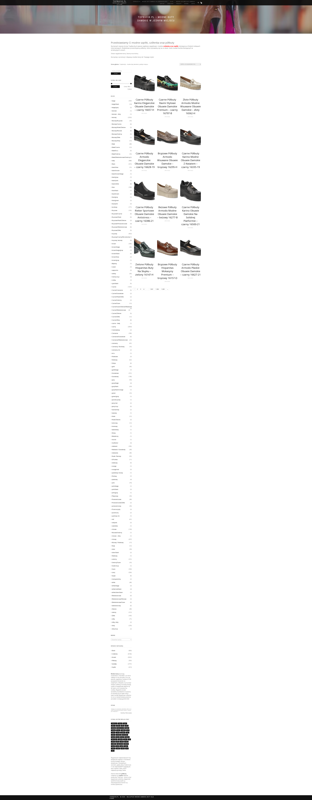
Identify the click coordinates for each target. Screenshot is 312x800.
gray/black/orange (117, 390)
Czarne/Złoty (116, 320)
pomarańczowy (116, 506)
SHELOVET (126, 744)
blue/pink (115, 204)
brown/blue (115, 257)
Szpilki (114, 667)
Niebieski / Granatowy (118, 449)
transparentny (116, 579)
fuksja (114, 363)
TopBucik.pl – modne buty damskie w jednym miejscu (150, 1)
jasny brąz (115, 406)
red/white (115, 526)
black (127, 725)
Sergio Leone (119, 744)
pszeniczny (115, 513)
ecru (113, 353)
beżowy (114, 117)
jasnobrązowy (116, 400)
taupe (113, 576)
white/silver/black (117, 592)
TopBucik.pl (119, 1)
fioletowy (114, 360)
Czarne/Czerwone (117, 290)
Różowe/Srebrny (117, 532)
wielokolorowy (116, 606)
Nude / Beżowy (116, 456)
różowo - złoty (116, 536)
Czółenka (114, 654)
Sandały (114, 664)
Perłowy (114, 476)
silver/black (115, 552)
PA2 (129, 739)
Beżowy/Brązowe (117, 121)
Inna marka (125, 734)
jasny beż (115, 403)
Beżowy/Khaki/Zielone (119, 127)
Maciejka (127, 737)
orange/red (115, 469)
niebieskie (115, 453)
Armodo (120, 723)
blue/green (115, 200)
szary (113, 572)
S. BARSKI (113, 744)
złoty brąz (115, 629)
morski (114, 439)
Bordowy (113, 728)
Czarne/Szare (116, 303)
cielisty (114, 273)
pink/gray (115, 493)
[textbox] (121, 640)
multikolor (115, 443)
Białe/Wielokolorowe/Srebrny (121, 157)
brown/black (116, 253)
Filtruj (115, 86)
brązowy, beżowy (117, 240)
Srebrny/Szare (116, 562)
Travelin (125, 746)
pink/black (115, 489)
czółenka (170, 3)
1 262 (157, 289)
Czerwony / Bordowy (118, 347)
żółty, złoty (115, 622)
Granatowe (115, 373)
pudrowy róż (116, 516)
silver (113, 549)
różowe (114, 529)
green (114, 393)
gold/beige (115, 370)
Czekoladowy (116, 330)
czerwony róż (116, 350)
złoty (113, 625)
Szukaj (116, 73)
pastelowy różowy (117, 473)
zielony (114, 612)
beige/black (115, 104)
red (113, 519)
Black (113, 164)
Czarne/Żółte (116, 317)
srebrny (114, 559)
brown (114, 244)
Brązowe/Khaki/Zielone (119, 220)
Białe (113, 144)
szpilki (162, 3)
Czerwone (115, 333)
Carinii (118, 730)
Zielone (114, 609)
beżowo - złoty (116, 114)
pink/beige (115, 486)
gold (113, 366)
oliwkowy (114, 463)
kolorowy (115, 423)
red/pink (114, 523)
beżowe (114, 111)
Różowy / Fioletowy (118, 542)
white (113, 582)
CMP (128, 730)
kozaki (186, 3)
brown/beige (116, 247)
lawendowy (115, 430)
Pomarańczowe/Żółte (118, 503)
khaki (113, 416)
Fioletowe (115, 356)
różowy (114, 539)
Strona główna (115, 64)
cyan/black (115, 283)
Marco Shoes (114, 739)
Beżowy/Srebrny (117, 134)
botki (193, 3)
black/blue (115, 167)
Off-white (115, 459)
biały (113, 161)
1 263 (163, 289)
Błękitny (114, 263)
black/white (115, 184)
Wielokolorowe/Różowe (119, 599)
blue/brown (115, 194)
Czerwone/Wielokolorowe (120, 340)
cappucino (115, 270)
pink (113, 483)
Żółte (113, 616)
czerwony (115, 343)
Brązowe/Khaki (116, 217)
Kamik (113, 737)
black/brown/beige (117, 174)
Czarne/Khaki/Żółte (118, 297)
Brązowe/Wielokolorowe (119, 227)
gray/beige (115, 383)
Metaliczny (115, 436)
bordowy (114, 207)
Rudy (113, 546)
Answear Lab (114, 723)
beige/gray (115, 107)
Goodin (113, 734)
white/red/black (116, 589)
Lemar (122, 737)
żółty (113, 619)
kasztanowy (115, 410)
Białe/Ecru (115, 151)
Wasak (118, 748)
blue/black (115, 190)
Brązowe (114, 210)
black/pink (115, 180)
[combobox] (121, 639)
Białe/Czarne (116, 147)
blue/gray (115, 197)
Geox (128, 732)
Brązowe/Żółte (116, 230)
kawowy (114, 413)
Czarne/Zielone (116, 313)
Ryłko (117, 741)
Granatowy (115, 376)
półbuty (178, 3)
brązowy (114, 234)
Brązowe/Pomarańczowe (119, 224)
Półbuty (114, 660)
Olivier (125, 739)
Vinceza (113, 748)
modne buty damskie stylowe (120, 3)
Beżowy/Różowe (117, 131)
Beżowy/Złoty (116, 141)
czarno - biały (116, 323)
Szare (113, 569)
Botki (113, 650)
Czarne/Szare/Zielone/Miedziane (122, 307)
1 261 (151, 289)
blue (113, 187)
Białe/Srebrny (116, 154)
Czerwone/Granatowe (118, 337)
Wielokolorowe (116, 596)
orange (114, 466)
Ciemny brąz (115, 277)
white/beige (115, 586)
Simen (113, 746)
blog (171, 1)
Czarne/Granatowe (117, 293)
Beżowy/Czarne (116, 124)
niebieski (114, 446)
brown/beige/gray (117, 250)
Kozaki (114, 657)
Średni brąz (115, 566)
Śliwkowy (114, 556)
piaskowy (115, 479)
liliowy (114, 433)
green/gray (115, 396)
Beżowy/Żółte (116, 137)
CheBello (123, 730)
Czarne (114, 287)
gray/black (115, 386)
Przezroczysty (116, 509)
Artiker (125, 723)
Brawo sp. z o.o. (120, 728)
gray (113, 380)
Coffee (114, 280)
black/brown (116, 170)
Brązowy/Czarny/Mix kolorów (121, 237)
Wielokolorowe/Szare (118, 602)
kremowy (114, 426)
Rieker (113, 741)
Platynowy (115, 496)
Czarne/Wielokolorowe (119, 310)
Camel (114, 267)
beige (113, 101)
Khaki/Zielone (116, 420)
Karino (117, 737)
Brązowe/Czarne (117, 214)
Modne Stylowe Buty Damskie (185, 1)
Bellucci (113, 725)
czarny (114, 327)
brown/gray (115, 260)
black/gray (115, 177)
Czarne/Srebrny (117, 300)
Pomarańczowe (116, 499)
